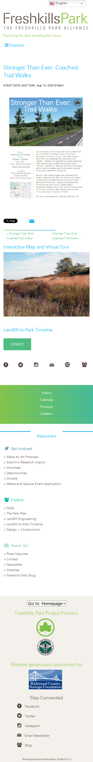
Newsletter (14, 564)
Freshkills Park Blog (20, 575)
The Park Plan (16, 513)
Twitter (30, 716)
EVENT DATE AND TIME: (20, 85)
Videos (47, 393)
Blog (28, 745)
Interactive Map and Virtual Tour (36, 247)
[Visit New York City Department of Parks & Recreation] (46, 635)
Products (46, 406)
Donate (17, 344)
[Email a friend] (32, 221)
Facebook (32, 706)
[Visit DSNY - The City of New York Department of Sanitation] (46, 655)
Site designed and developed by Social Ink (45, 759)
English (61, 3)
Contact (12, 559)
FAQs (10, 508)
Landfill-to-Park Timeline (28, 330)
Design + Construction (23, 529)
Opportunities (16, 473)
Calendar (46, 400)
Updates (46, 413)
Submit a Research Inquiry (25, 462)
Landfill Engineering (21, 519)
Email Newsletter (37, 735)
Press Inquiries (17, 554)
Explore (17, 45)
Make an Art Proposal (22, 457)
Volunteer (13, 467)
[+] (69, 759)
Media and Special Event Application (33, 484)
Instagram (32, 726)
